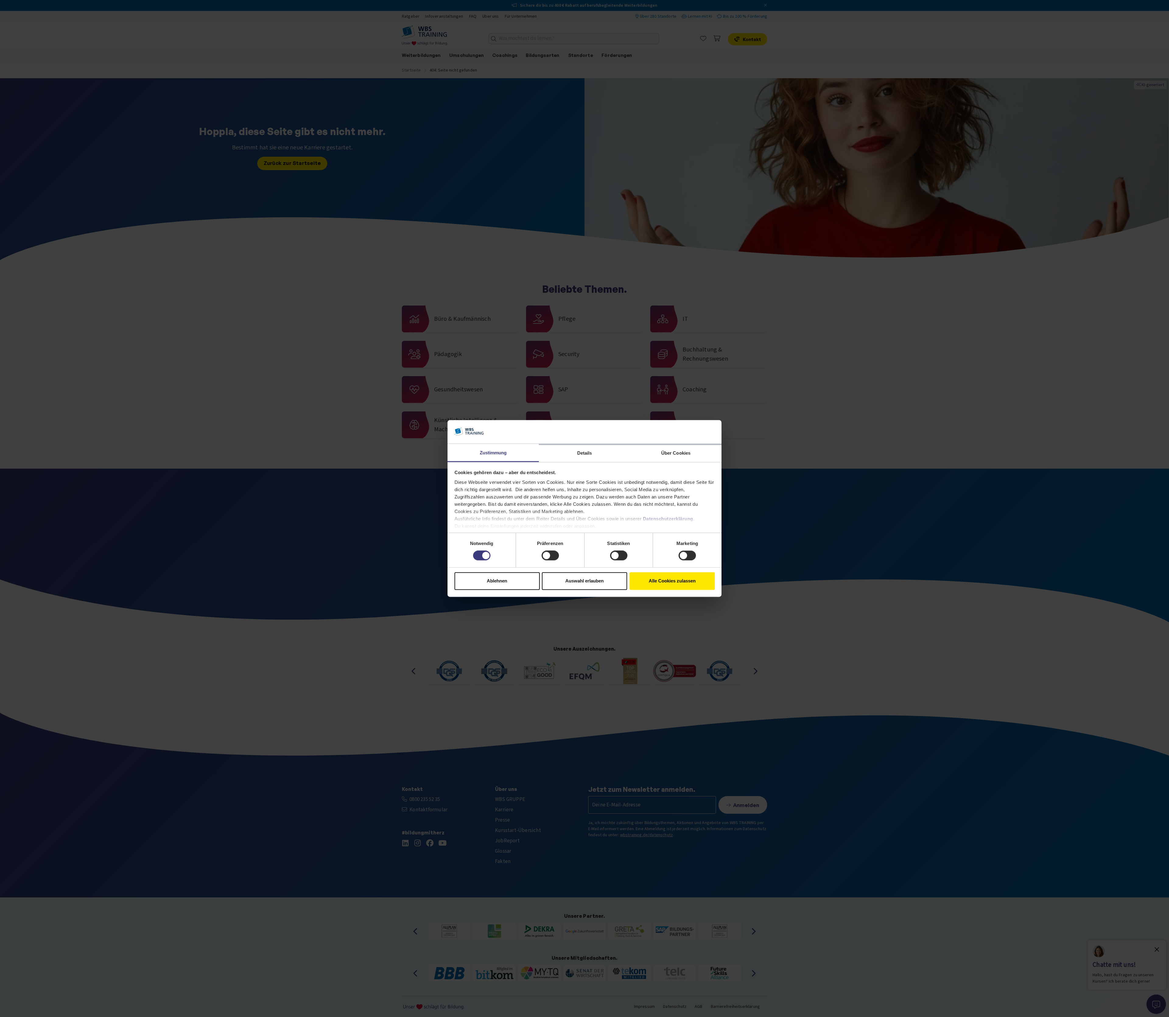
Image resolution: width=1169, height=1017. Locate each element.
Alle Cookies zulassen (672, 580)
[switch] (550, 556)
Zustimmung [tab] (493, 452)
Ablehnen (497, 580)
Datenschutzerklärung (668, 518)
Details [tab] (584, 453)
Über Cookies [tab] (675, 453)
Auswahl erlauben (584, 580)
